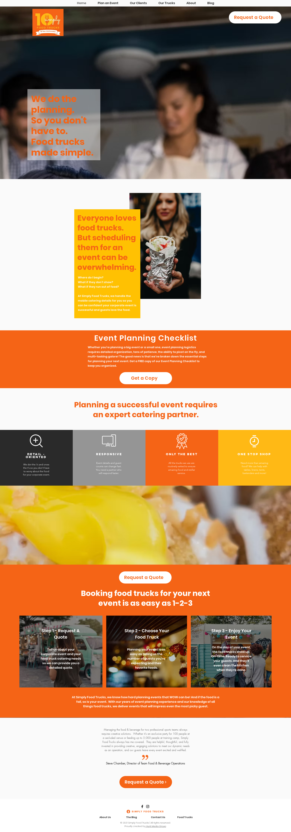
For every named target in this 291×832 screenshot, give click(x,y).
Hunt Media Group (156, 826)
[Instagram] (148, 806)
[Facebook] (142, 806)
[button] (145, 378)
